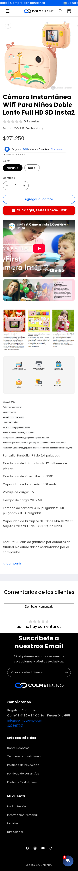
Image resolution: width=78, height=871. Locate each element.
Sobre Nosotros (18, 748)
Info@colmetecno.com (24, 720)
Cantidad (9, 178)
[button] (7, 11)
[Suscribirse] (66, 672)
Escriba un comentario (39, 606)
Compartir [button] (14, 563)
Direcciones (15, 832)
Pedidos (13, 823)
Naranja (13, 168)
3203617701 (15, 726)
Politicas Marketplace (22, 782)
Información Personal (22, 815)
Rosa (32, 168)
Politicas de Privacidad (23, 765)
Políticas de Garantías (23, 773)
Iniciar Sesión (16, 806)
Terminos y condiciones (24, 756)
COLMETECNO (44, 865)
